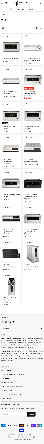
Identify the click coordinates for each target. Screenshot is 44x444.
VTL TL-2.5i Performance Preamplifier (10, 93)
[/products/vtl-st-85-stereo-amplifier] (11, 47)
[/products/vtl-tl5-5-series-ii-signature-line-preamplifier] (11, 148)
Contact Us (29, 435)
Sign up (31, 414)
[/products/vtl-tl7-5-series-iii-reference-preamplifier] (11, 254)
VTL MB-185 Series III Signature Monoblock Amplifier (31, 197)
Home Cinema (20, 435)
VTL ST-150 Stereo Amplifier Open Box (30, 93)
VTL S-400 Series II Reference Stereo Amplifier (32, 266)
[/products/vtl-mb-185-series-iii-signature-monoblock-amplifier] (33, 184)
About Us (11, 435)
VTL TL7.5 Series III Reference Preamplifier (10, 266)
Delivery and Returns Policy (14, 437)
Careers (26, 437)
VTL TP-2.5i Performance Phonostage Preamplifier (32, 59)
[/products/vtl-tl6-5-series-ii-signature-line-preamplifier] (11, 219)
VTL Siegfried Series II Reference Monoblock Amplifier (9, 300)
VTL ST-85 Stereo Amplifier (11, 58)
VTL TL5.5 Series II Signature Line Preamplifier (8, 161)
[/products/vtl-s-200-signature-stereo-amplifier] (11, 184)
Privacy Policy (33, 437)
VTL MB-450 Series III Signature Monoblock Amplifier (31, 232)
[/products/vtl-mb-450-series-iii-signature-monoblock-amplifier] (33, 219)
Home (3, 14)
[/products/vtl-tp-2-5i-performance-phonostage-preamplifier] (33, 47)
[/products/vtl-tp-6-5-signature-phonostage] (33, 148)
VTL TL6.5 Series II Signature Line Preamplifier (8, 232)
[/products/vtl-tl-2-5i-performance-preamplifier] (11, 80)
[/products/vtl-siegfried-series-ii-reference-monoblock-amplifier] (11, 287)
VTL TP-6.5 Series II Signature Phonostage (31, 161)
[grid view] (36, 28)
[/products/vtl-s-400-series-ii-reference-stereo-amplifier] (33, 254)
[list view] (40, 28)
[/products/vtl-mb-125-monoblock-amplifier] (33, 115)
